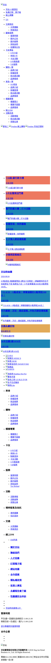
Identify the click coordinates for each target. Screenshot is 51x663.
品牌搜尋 (14, 79)
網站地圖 (14, 569)
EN (7, 20)
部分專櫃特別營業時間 (10, 626)
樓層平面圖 (15, 105)
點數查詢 (14, 456)
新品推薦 (14, 402)
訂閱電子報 (16, 563)
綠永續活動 (15, 76)
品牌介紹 (14, 70)
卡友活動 (14, 59)
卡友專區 (9, 50)
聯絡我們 (14, 552)
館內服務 (14, 41)
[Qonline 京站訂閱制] (34, 126)
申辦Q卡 (14, 56)
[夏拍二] (5, 126)
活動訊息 (9, 113)
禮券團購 (14, 513)
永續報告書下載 (18, 591)
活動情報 (14, 116)
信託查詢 (14, 516)
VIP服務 (13, 64)
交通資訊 (9, 24)
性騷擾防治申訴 (18, 596)
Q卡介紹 (14, 53)
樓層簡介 (14, 102)
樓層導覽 (9, 99)
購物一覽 (9, 67)
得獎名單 (14, 122)
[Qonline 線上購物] (17, 126)
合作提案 (14, 574)
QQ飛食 (13, 84)
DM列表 (13, 540)
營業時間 (14, 36)
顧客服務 (9, 33)
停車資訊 (14, 30)
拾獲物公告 (15, 47)
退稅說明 (14, 44)
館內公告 (14, 39)
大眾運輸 (14, 27)
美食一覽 (9, 82)
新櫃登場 (14, 73)
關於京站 (14, 547)
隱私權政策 (16, 580)
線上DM (9, 110)
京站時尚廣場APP (14, 608)
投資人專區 (16, 585)
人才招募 (14, 558)
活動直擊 (14, 499)
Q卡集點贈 (14, 62)
